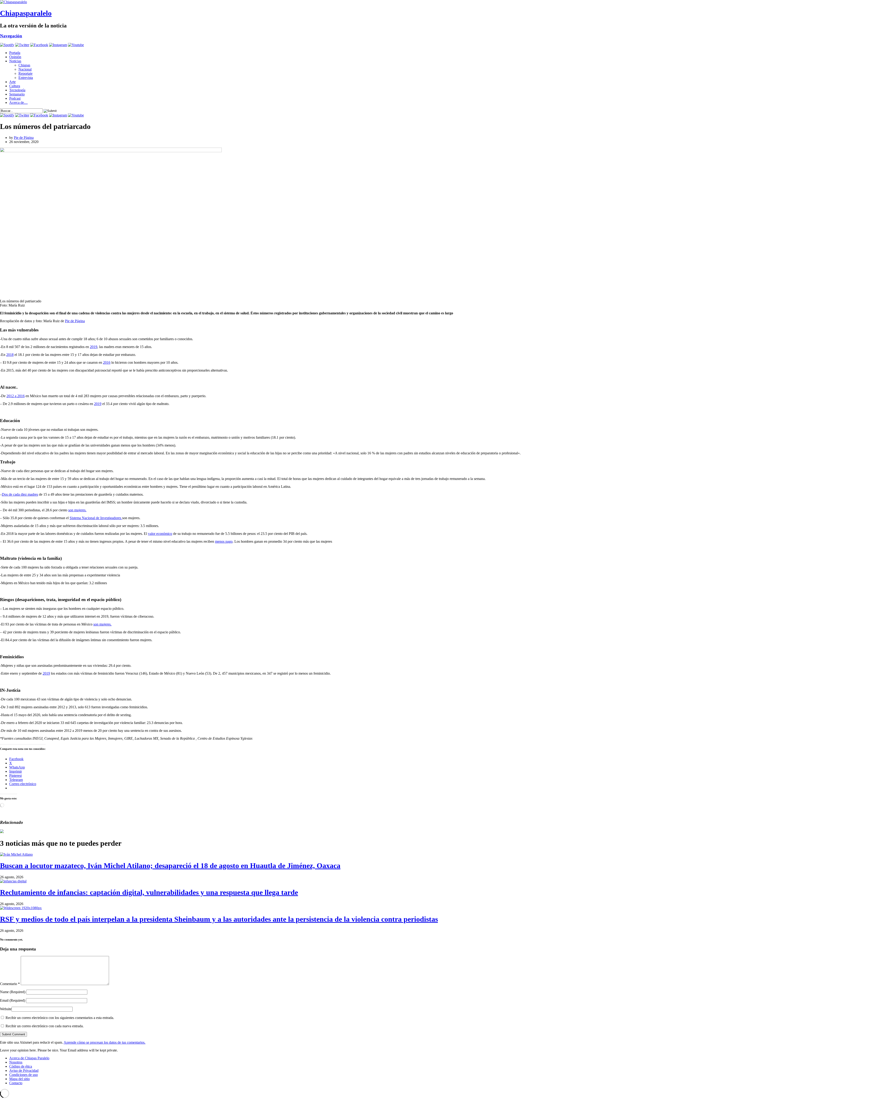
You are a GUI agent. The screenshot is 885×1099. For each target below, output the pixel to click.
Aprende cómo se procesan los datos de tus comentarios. (104, 1042)
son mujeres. (77, 510)
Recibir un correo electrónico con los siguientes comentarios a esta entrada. (60, 1018)
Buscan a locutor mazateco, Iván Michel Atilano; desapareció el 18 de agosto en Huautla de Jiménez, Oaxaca (170, 865)
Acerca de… (18, 102)
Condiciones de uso (23, 1075)
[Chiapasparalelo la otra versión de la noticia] (442, 2)
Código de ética (20, 1066)
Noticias (15, 61)
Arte (12, 82)
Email (12, 1000)
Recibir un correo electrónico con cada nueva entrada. (45, 1026)
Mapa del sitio (19, 1079)
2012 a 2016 (15, 396)
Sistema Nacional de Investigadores (96, 518)
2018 (10, 355)
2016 (106, 362)
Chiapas (24, 65)
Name (12, 992)
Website (6, 1009)
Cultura (14, 86)
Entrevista (25, 78)
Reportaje (25, 73)
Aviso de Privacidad (23, 1070)
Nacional (25, 69)
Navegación (11, 35)
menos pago (224, 541)
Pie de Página (24, 138)
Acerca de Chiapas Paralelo (29, 1058)
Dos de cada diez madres (20, 494)
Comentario (10, 984)
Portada (14, 53)
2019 (93, 347)
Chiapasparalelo (26, 13)
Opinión (15, 57)
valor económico (160, 534)
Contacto (15, 1083)
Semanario (17, 94)
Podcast (15, 98)
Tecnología (17, 90)
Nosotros (15, 1062)
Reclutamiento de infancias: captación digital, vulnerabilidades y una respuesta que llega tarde (149, 892)
